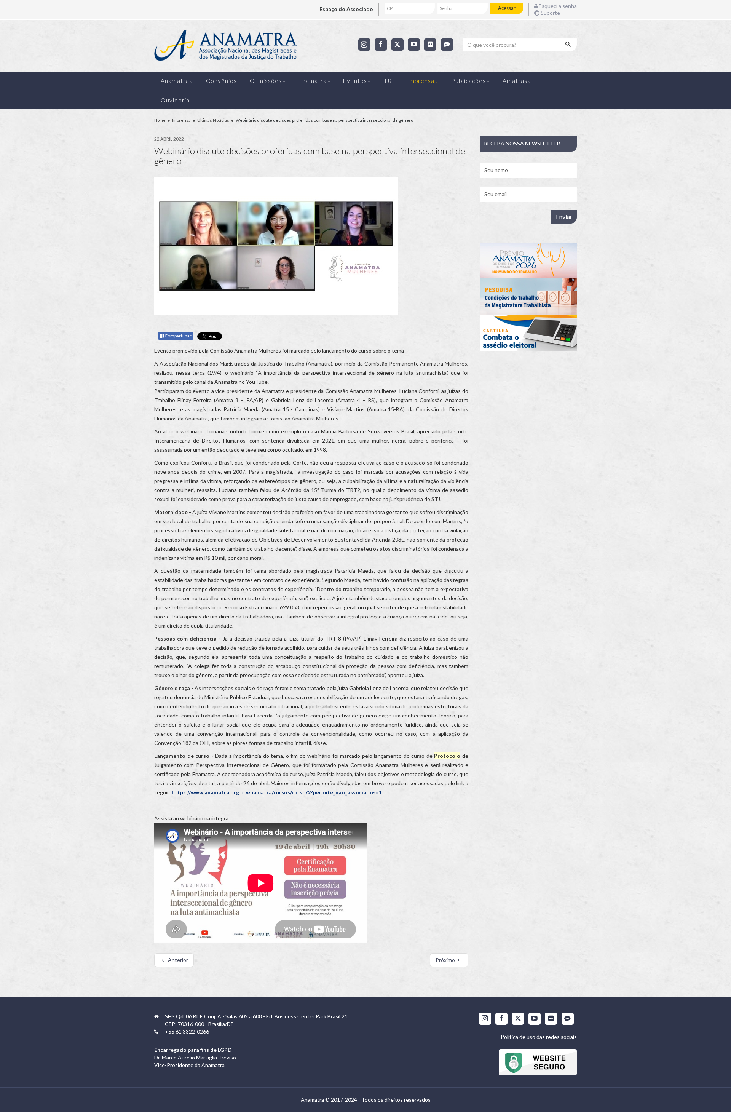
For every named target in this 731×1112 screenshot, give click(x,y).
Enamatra (312, 80)
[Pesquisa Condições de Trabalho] (528, 296)
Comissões (266, 80)
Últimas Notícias (213, 120)
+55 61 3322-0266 (187, 1031)
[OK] (568, 44)
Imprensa (420, 80)
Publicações (468, 80)
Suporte (549, 13)
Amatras (515, 80)
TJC (389, 80)
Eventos (355, 80)
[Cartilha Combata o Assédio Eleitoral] (528, 333)
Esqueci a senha (557, 6)
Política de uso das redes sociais (539, 1037)
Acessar (507, 8)
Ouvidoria (175, 100)
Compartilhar (178, 336)
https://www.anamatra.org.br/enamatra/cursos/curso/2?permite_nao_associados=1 (277, 792)
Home (160, 120)
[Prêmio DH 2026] (528, 261)
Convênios (221, 80)
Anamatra (175, 80)
